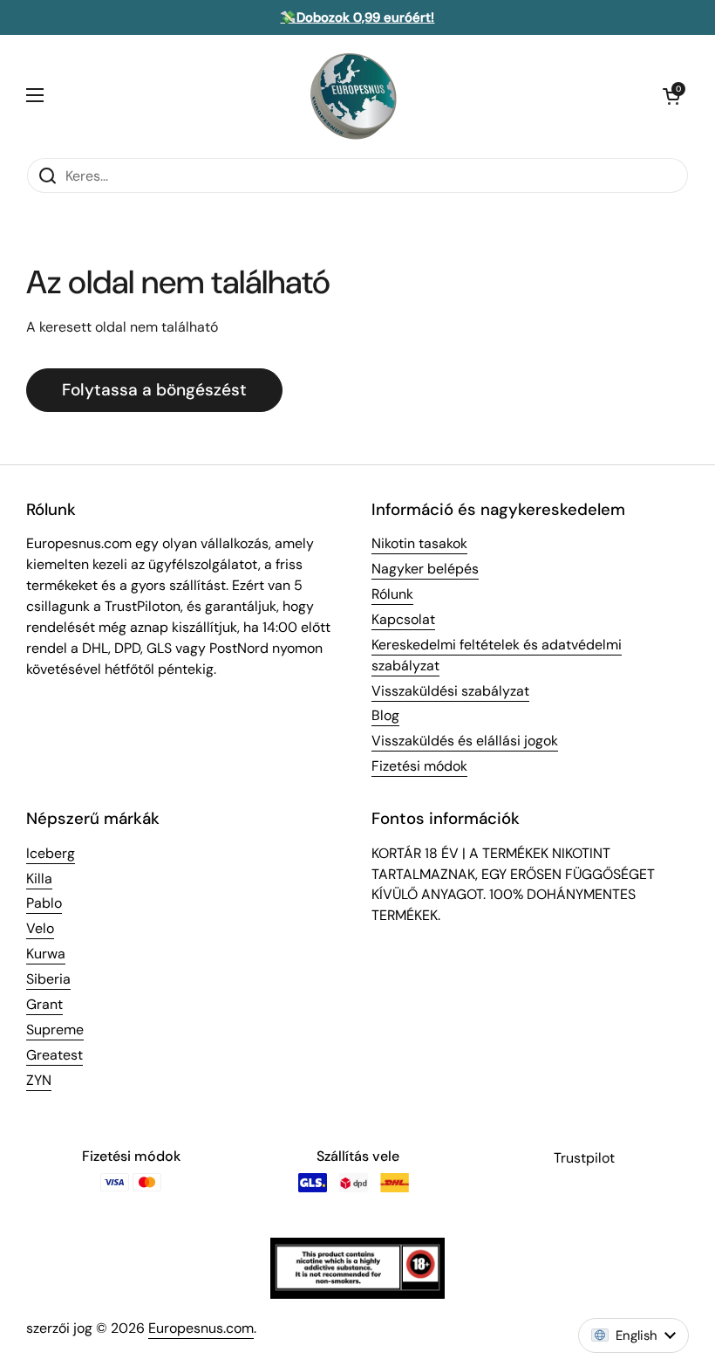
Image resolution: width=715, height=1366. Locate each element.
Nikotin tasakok (419, 543)
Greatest (54, 1055)
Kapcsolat (403, 619)
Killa (39, 878)
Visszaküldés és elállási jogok (464, 740)
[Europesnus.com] (353, 96)
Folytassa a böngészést (154, 390)
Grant (44, 1004)
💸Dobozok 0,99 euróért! (357, 17)
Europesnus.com (201, 1328)
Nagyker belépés (425, 568)
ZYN (38, 1080)
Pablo (44, 903)
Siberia (48, 979)
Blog (385, 715)
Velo (40, 928)
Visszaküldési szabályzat (450, 691)
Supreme (55, 1029)
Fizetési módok (419, 766)
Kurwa (45, 953)
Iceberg (50, 853)
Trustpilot (584, 1158)
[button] (671, 96)
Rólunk (392, 594)
